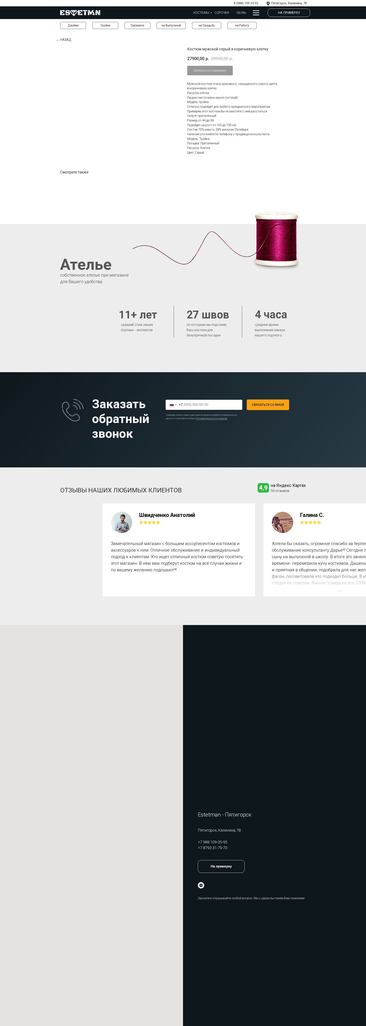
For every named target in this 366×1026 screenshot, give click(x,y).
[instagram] (201, 885)
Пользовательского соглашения (211, 418)
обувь (241, 13)
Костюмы (201, 13)
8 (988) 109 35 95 (246, 3)
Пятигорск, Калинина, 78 (289, 3)
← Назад (63, 40)
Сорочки (222, 13)
